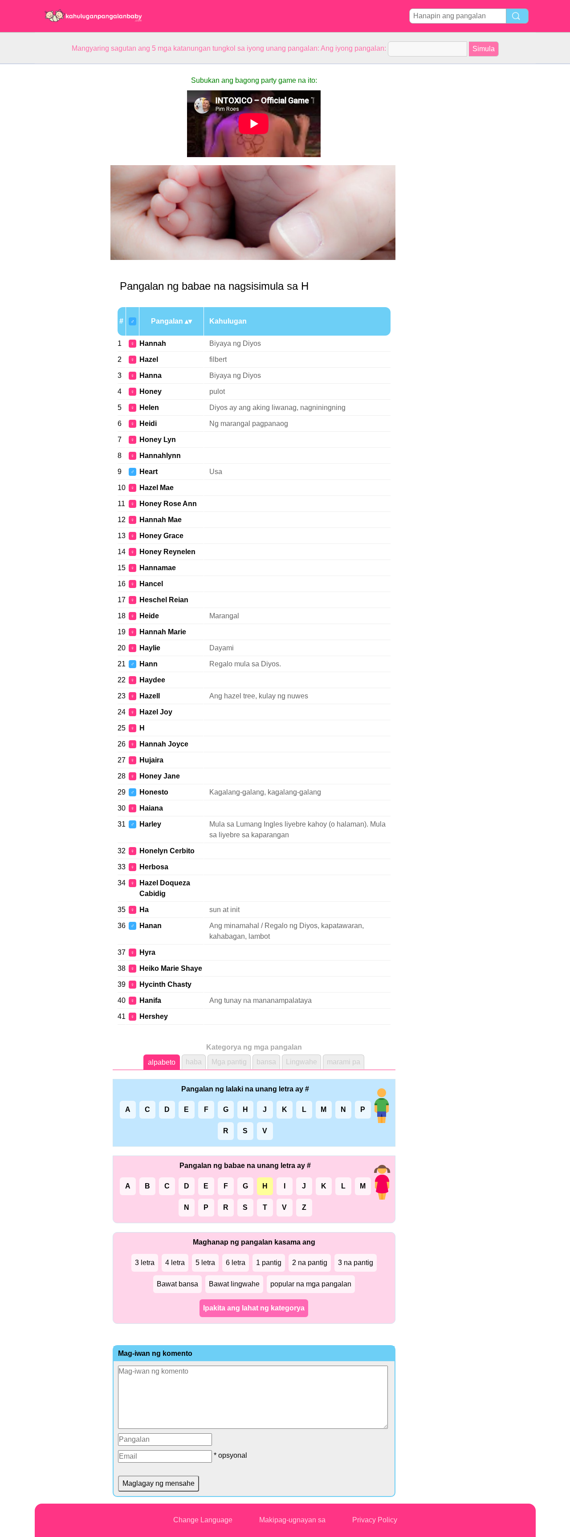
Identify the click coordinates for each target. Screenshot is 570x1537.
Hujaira (151, 760)
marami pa (343, 1062)
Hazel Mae (156, 487)
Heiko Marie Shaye (170, 968)
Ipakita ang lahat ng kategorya (254, 1308)
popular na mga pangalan (310, 1284)
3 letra (145, 1262)
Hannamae (157, 568)
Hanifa (150, 1000)
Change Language (202, 1520)
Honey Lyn (157, 439)
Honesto (153, 792)
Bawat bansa (177, 1284)
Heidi (148, 423)
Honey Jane (159, 776)
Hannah (152, 343)
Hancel (151, 584)
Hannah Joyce (163, 744)
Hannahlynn (160, 455)
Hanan (150, 925)
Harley (150, 824)
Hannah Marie (162, 632)
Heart (148, 471)
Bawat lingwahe (234, 1284)
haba (194, 1062)
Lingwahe (301, 1062)
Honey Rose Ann (168, 503)
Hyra (147, 952)
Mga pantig (229, 1062)
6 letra (235, 1262)
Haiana (151, 808)
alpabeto (161, 1062)
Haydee (152, 680)
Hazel (148, 359)
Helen (149, 407)
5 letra (205, 1262)
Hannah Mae (160, 519)
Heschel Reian (163, 600)
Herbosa (153, 867)
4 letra (175, 1262)
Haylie (149, 648)
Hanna (150, 375)
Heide (149, 616)
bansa (266, 1062)
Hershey (153, 1016)
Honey (150, 391)
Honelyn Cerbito (167, 851)
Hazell (149, 696)
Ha (144, 909)
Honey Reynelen (167, 552)
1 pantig (268, 1262)
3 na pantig (355, 1262)
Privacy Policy (374, 1520)
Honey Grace (161, 535)
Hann (148, 664)
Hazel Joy (155, 712)
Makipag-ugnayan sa (292, 1520)
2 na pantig (309, 1262)
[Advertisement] (70, 197)
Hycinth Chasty (165, 984)
